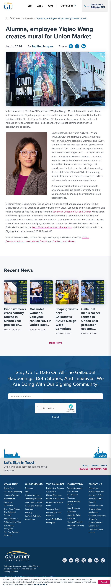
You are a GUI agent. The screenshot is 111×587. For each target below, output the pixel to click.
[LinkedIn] (96, 560)
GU (7, 18)
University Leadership (13, 491)
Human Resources (96, 491)
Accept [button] (104, 582)
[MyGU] (64, 560)
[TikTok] (103, 560)
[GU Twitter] (71, 46)
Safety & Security (96, 505)
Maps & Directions (54, 495)
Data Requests (73, 508)
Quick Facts (9, 488)
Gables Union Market (64, 241)
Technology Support (33, 498)
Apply (40, 5)
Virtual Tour (51, 491)
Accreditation (9, 498)
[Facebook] (90, 560)
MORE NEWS (55, 343)
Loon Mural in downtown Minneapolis (52, 227)
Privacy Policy (40, 584)
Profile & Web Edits (33, 516)
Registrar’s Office (96, 495)
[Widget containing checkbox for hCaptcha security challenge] (55, 408)
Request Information (93, 469)
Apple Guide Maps (54, 519)
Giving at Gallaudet (75, 521)
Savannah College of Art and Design (72, 211)
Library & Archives (32, 495)
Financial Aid (94, 488)
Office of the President (23, 18)
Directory (29, 488)
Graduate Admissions (97, 515)
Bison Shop (30, 519)
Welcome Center (53, 509)
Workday (28, 512)
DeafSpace (50, 522)
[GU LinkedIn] (83, 46)
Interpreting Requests (34, 502)
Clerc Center (94, 525)
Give (50, 5)
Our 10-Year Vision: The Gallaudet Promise (12, 512)
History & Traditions (12, 495)
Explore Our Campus (55, 488)
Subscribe (71, 511)
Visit (30, 5)
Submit (55, 416)
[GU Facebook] (77, 46)
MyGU (27, 491)
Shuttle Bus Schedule (55, 498)
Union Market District (36, 241)
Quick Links (67, 5)
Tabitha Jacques (42, 46)
